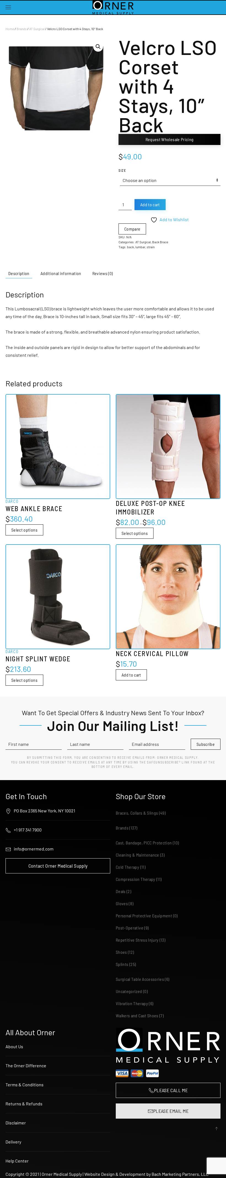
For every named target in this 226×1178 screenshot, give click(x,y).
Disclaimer (16, 1122)
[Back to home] (113, 7)
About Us (14, 1046)
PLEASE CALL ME (171, 1090)
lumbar (140, 247)
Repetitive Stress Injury (137, 939)
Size (122, 170)
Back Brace (160, 242)
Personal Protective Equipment (144, 915)
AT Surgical (37, 29)
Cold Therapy (127, 867)
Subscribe (206, 744)
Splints (122, 964)
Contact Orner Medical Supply (58, 866)
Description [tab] (18, 273)
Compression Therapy (135, 879)
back (130, 247)
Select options (24, 529)
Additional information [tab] (61, 273)
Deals (121, 891)
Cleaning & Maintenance (137, 854)
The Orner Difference (26, 1065)
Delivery (13, 1141)
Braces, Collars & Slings (137, 812)
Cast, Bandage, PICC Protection (144, 842)
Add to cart (150, 204)
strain (151, 247)
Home (10, 29)
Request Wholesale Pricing (170, 139)
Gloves (122, 903)
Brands (22, 29)
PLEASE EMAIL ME (171, 1111)
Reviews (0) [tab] (102, 273)
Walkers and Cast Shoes (137, 1015)
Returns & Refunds (24, 1103)
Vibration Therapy (132, 1003)
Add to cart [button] (131, 674)
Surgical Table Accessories (140, 979)
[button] (8, 7)
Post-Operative (129, 927)
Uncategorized (129, 991)
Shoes (121, 952)
